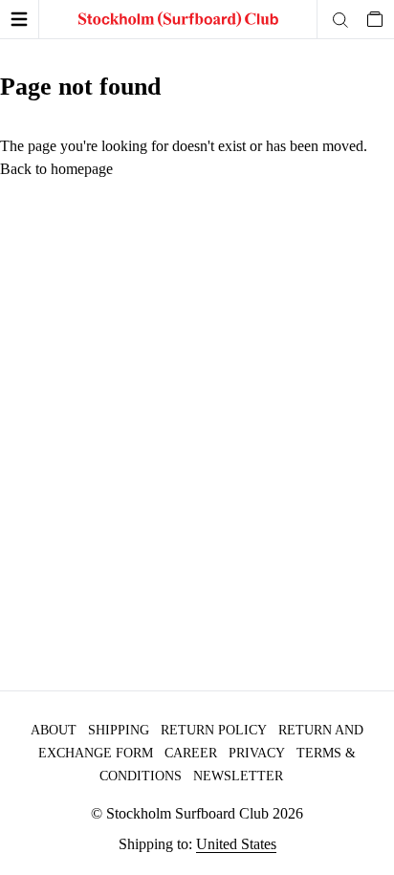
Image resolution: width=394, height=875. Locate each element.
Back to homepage (56, 169)
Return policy (214, 730)
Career (190, 753)
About (54, 730)
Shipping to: (197, 844)
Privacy (257, 753)
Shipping (118, 730)
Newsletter (238, 776)
